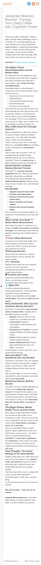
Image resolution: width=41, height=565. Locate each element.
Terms (26, 561)
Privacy (31, 561)
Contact (37, 561)
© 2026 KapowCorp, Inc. (11, 561)
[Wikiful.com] (7, 3)
